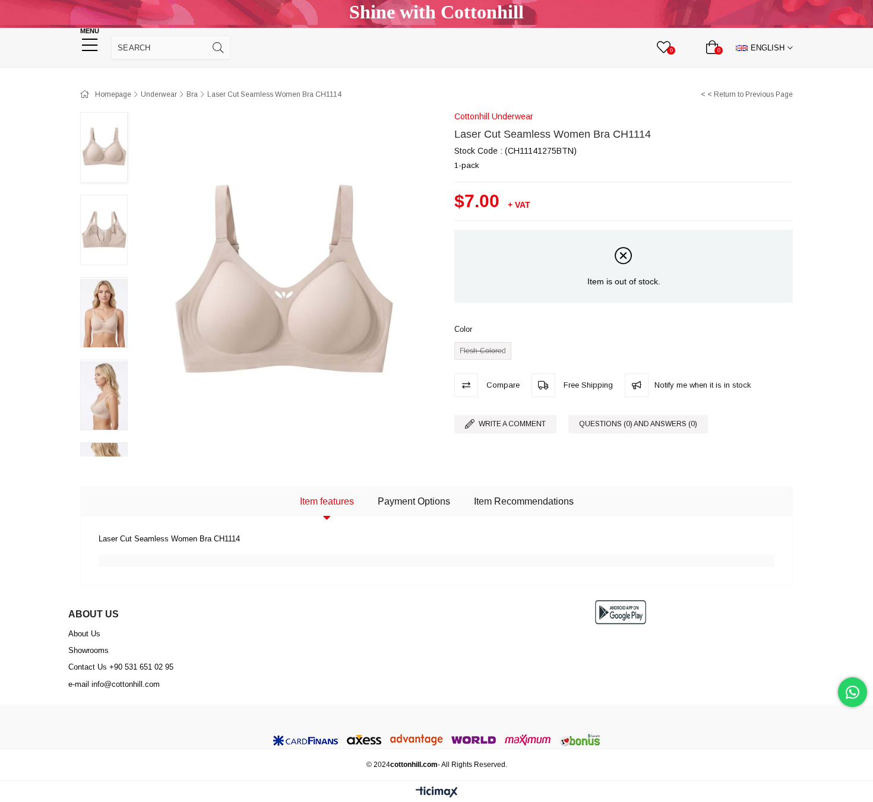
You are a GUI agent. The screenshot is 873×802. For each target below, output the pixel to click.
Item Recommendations (524, 501)
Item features (327, 501)
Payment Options (414, 501)
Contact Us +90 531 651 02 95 (120, 666)
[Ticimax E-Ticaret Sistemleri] (437, 793)
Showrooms (88, 650)
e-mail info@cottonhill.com (114, 684)
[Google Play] (620, 612)
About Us (84, 633)
